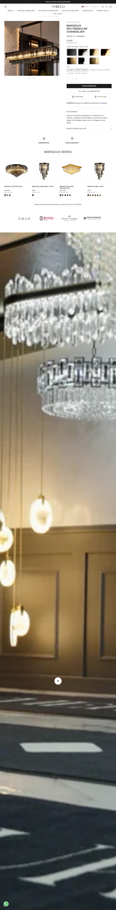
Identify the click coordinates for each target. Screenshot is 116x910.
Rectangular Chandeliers (48, 11)
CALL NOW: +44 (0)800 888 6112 (89, 91)
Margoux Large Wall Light (43, 186)
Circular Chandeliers (70, 11)
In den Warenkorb (89, 86)
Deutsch (94, 6)
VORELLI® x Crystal (73, 22)
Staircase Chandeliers (26, 11)
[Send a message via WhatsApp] (6, 904)
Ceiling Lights (87, 11)
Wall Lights (58, 14)
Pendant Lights (102, 11)
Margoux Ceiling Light (13, 186)
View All (11, 11)
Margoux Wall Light (95, 186)
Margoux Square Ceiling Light (66, 187)
